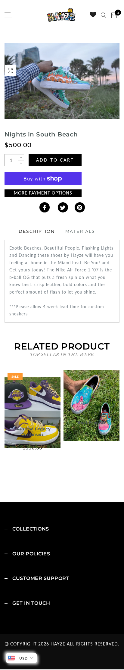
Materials (80, 231)
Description (37, 231)
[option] (32, 414)
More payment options (43, 192)
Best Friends (91, 422)
